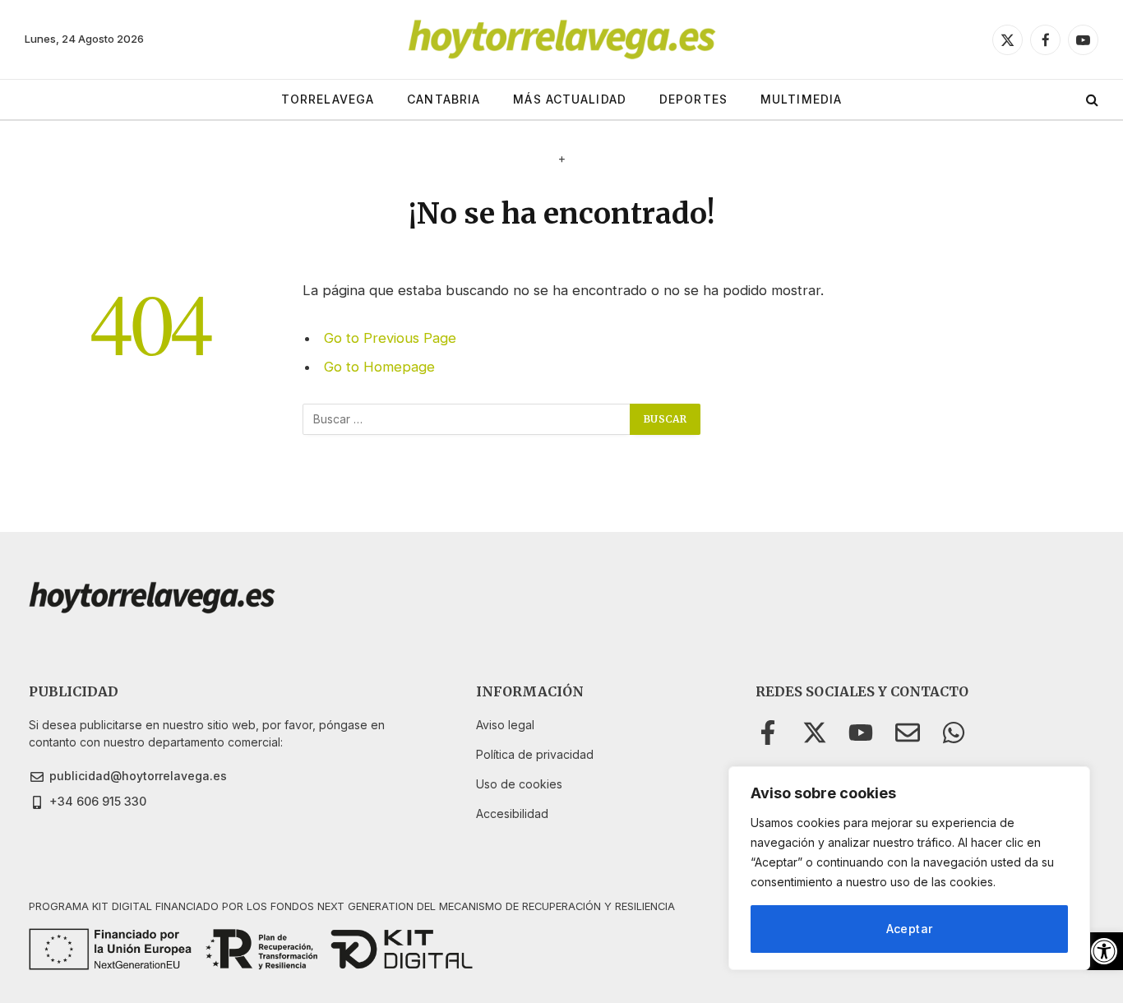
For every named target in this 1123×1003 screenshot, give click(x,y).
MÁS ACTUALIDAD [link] (569, 99)
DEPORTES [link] (693, 99)
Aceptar (909, 929)
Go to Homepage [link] (379, 366)
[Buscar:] (467, 419)
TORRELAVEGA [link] (327, 99)
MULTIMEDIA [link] (801, 99)
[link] (1104, 951)
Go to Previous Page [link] (390, 338)
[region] (909, 868)
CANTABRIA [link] (443, 99)
